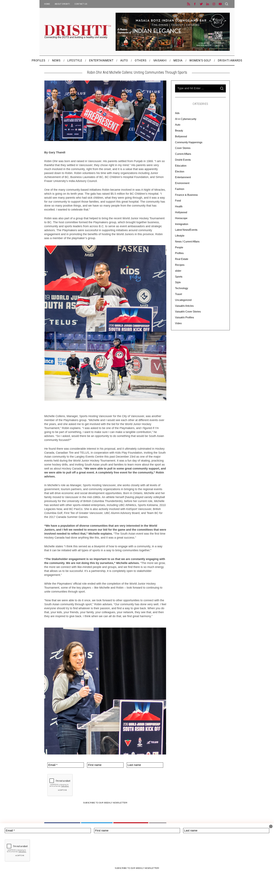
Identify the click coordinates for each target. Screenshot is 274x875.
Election (179, 171)
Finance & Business (186, 195)
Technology (181, 288)
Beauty (179, 130)
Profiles (179, 253)
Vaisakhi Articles (184, 306)
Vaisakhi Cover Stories (188, 311)
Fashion (179, 189)
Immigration (181, 224)
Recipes (179, 265)
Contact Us (81, 4)
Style (178, 282)
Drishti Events (183, 159)
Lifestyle (179, 235)
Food (178, 200)
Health (179, 206)
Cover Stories (182, 148)
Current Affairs (183, 154)
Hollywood (181, 212)
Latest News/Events (186, 229)
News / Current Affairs (187, 241)
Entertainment (183, 177)
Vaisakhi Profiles (184, 317)
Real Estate (181, 259)
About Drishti (62, 4)
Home (47, 4)
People (179, 247)
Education (180, 165)
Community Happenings (188, 142)
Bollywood (181, 136)
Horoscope (181, 218)
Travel (178, 294)
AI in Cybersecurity (185, 119)
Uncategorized (183, 300)
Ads (177, 113)
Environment (182, 183)
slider (178, 270)
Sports (178, 276)
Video (178, 323)
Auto (177, 124)
